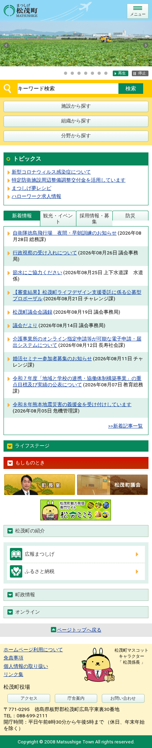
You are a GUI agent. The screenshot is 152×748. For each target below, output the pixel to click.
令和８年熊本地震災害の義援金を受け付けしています (72, 404)
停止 (142, 73)
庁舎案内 (76, 698)
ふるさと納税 (39, 571)
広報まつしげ (39, 554)
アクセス (29, 698)
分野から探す (76, 135)
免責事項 (13, 657)
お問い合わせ (123, 698)
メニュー (138, 14)
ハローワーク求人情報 (36, 196)
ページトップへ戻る (79, 630)
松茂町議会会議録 (32, 312)
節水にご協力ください (37, 272)
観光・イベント (58, 218)
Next (145, 45)
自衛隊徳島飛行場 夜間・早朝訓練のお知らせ (65, 233)
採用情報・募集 (94, 218)
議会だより (25, 325)
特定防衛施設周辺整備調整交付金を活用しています (68, 180)
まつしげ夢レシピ (31, 188)
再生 (122, 73)
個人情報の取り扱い (26, 666)
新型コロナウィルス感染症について (51, 172)
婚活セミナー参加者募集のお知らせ (52, 358)
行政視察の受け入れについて (45, 252)
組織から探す (76, 120)
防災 (130, 215)
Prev (6, 45)
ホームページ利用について (33, 649)
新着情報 (22, 215)
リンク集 (13, 674)
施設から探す (76, 106)
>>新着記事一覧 (125, 426)
